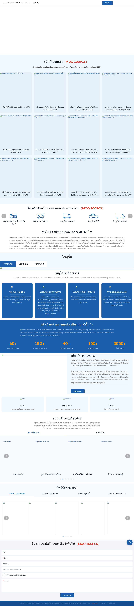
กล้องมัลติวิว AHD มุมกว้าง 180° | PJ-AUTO (16, 107)
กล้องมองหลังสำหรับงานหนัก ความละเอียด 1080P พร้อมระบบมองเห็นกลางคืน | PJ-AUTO (84, 151)
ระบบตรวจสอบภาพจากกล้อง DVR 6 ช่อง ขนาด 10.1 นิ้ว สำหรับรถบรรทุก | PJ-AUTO (118, 193)
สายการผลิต (18, 474)
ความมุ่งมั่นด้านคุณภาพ (117, 292)
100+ (93, 343)
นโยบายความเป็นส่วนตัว (107, 603)
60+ (13, 343)
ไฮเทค (111, 406)
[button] (3, 216)
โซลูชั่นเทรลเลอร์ (67, 221)
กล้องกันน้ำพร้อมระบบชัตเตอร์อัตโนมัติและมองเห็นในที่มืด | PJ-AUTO (84, 108)
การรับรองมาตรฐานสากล (50, 292)
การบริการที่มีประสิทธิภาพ (83, 292)
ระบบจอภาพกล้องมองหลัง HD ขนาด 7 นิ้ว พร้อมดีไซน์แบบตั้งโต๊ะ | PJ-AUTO (50, 193)
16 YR (22, 406)
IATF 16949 (67, 406)
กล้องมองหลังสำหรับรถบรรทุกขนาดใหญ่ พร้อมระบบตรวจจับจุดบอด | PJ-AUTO (118, 151)
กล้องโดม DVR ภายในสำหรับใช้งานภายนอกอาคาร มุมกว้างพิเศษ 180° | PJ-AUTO (16, 193)
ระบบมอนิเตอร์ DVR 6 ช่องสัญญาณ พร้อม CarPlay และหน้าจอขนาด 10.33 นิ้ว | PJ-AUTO (84, 193)
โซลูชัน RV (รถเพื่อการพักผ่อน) (14, 222)
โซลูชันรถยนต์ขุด (40, 221)
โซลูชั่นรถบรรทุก (120, 221)
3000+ (119, 343)
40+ (66, 343)
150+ (40, 343)
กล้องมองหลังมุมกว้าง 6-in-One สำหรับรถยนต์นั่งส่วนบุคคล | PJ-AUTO (50, 151)
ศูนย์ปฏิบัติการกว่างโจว (51, 474)
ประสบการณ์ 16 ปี (17, 292)
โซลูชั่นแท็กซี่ (93, 221)
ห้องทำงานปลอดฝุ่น (116, 474)
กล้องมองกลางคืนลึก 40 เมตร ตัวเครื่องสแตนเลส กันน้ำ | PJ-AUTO (50, 108)
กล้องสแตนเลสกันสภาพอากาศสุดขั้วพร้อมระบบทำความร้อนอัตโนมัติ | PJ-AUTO (118, 108)
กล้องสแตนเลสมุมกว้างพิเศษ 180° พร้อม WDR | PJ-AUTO (16, 151)
